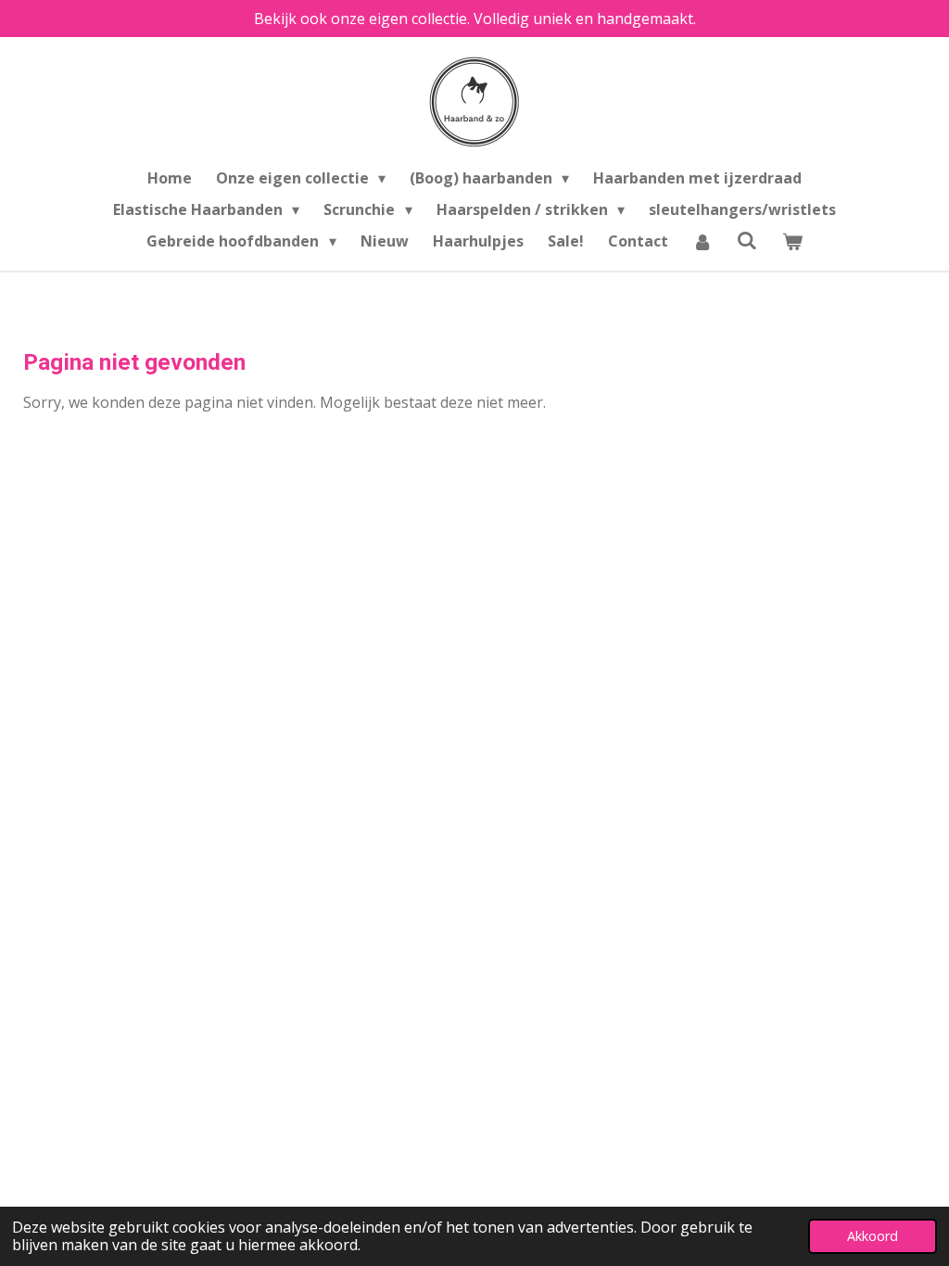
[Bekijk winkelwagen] (791, 241)
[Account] (702, 241)
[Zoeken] (747, 240)
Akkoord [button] (872, 1236)
